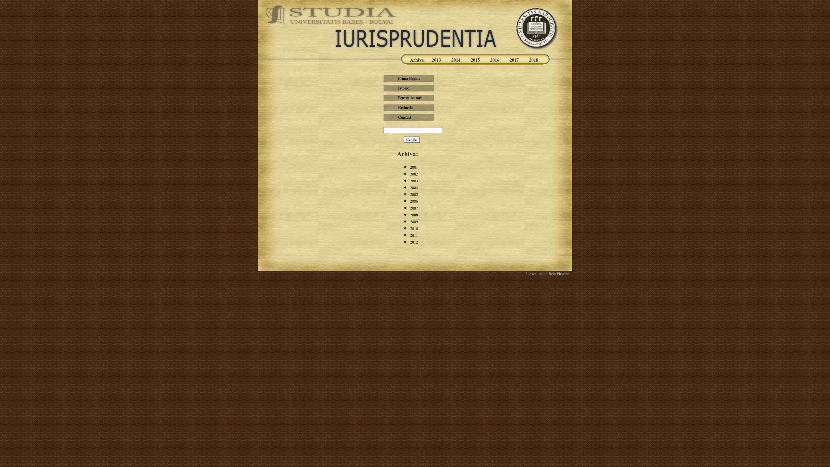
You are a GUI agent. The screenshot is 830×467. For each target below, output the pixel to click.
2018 (533, 59)
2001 (414, 167)
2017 (514, 59)
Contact (404, 117)
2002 (414, 173)
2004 (414, 187)
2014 (455, 59)
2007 (414, 207)
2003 (414, 180)
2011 (414, 235)
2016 (494, 59)
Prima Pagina (409, 78)
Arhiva (417, 59)
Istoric (403, 88)
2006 (414, 201)
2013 (436, 59)
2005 (414, 194)
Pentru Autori (409, 98)
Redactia (405, 107)
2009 (414, 221)
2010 (414, 228)
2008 (414, 214)
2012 (414, 242)
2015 (475, 59)
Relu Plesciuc (558, 273)
